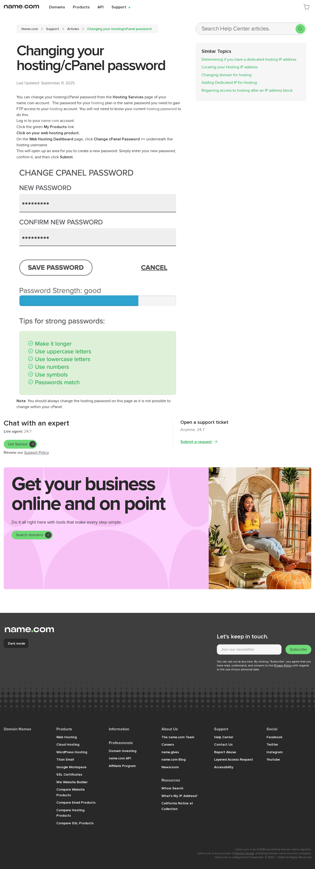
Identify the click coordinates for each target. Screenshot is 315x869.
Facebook (274, 737)
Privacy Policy (283, 665)
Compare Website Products (70, 792)
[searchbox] (246, 29)
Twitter (272, 744)
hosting (97, 103)
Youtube (273, 759)
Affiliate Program (122, 766)
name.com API (120, 758)
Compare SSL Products (75, 823)
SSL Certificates (69, 774)
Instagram (275, 752)
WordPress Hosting (71, 752)
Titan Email (65, 759)
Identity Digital (244, 853)
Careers (167, 744)
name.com (50, 120)
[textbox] (249, 649)
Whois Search (172, 788)
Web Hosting (66, 737)
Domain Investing (122, 751)
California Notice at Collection (177, 806)
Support (120, 7)
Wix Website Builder (72, 782)
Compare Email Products (75, 802)
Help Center (223, 737)
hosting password (162, 108)
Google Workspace (71, 767)
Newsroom (170, 767)
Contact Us (223, 744)
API (100, 7)
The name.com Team (177, 737)
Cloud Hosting (67, 744)
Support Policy (36, 452)
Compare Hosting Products (70, 813)
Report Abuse (225, 752)
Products (81, 7)
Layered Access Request (233, 759)
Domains (57, 7)
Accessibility (223, 767)
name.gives (170, 752)
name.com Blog (173, 759)
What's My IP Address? (179, 796)
